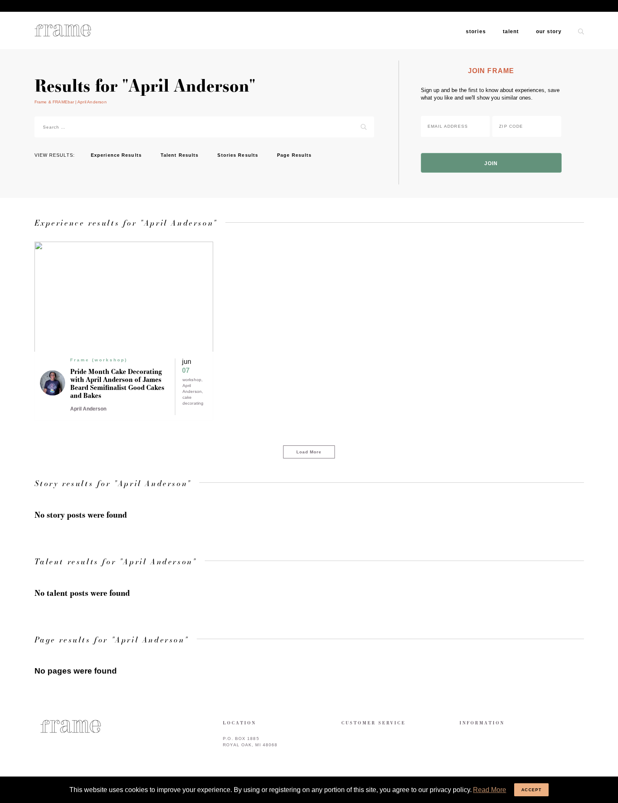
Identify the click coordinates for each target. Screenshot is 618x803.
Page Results (294, 155)
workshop (192, 379)
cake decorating (193, 400)
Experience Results (116, 155)
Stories (476, 31)
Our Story (549, 31)
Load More (309, 452)
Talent (511, 31)
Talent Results (180, 155)
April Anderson (192, 388)
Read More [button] (489, 789)
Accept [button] (531, 789)
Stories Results (237, 155)
